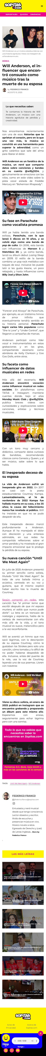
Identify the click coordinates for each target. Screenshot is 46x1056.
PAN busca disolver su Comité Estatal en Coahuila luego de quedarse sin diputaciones (22, 901)
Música (5, 61)
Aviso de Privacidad (11, 1026)
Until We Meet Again (18, 783)
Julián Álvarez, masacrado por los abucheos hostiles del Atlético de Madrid (22, 971)
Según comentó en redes (19, 599)
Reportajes (11, 14)
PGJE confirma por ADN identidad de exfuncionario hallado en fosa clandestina (22, 948)
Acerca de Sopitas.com (31, 1026)
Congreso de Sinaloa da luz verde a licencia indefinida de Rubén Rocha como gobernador (23, 995)
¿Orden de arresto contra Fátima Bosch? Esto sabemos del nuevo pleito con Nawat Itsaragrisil (22, 924)
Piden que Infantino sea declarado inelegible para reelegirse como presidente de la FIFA (22, 877)
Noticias (7, 898)
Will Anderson (34, 783)
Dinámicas (35, 14)
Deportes (7, 874)
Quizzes (24, 14)
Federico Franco (19, 89)
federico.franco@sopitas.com (27, 800)
